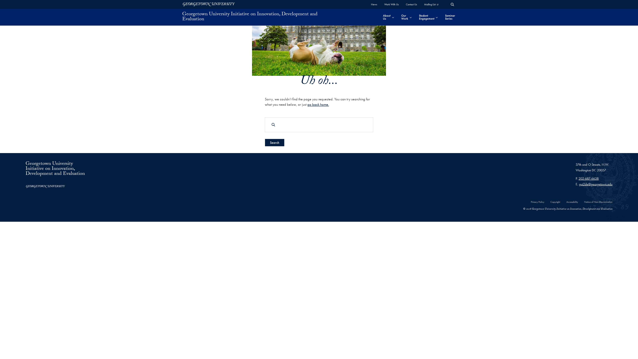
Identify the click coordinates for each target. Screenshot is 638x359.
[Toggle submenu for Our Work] (410, 17)
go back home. (318, 104)
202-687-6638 (589, 178)
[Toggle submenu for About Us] (393, 17)
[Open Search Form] (452, 4)
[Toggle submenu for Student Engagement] (436, 17)
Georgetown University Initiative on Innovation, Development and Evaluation (250, 17)
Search (274, 142)
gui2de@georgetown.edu (595, 184)
